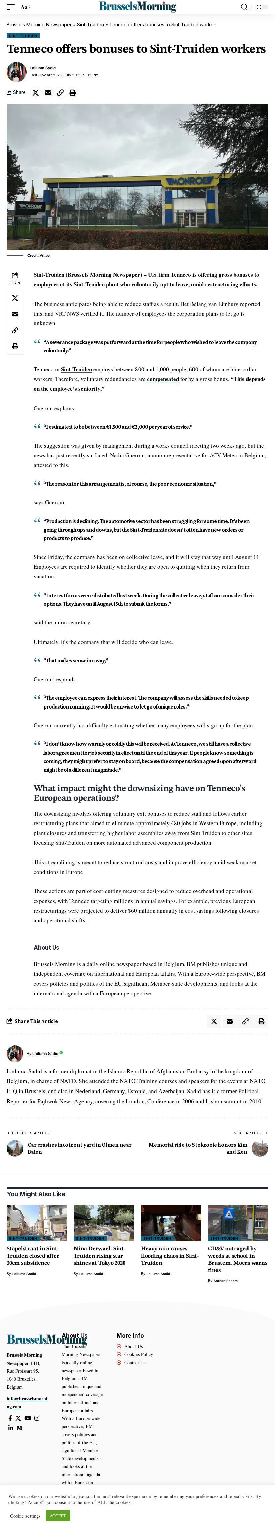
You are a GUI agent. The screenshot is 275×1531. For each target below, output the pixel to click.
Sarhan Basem (226, 1281)
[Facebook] (10, 1418)
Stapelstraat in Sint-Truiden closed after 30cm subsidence (33, 1256)
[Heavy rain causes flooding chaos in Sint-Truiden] (171, 1223)
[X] (18, 1418)
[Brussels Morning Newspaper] (137, 7)
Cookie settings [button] (25, 1516)
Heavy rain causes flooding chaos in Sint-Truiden (170, 1256)
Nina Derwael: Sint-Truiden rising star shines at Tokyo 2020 (100, 1256)
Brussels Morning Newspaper (39, 24)
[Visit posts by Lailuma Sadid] (17, 72)
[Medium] (19, 1428)
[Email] (48, 93)
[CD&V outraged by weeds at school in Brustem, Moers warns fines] (238, 1223)
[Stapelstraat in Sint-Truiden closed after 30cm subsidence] (37, 1223)
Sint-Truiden (90, 24)
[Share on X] (35, 93)
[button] (12, 7)
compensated (163, 379)
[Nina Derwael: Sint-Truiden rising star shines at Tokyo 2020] (104, 1223)
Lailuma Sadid (43, 68)
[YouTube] (28, 1418)
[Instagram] (37, 1418)
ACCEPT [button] (58, 1516)
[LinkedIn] (11, 1428)
